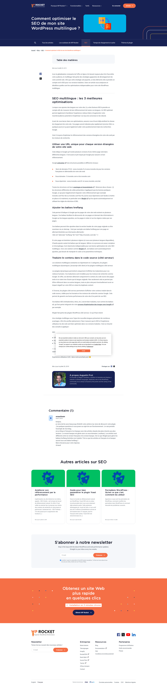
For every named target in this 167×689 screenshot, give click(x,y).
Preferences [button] (90, 346)
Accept (83, 350)
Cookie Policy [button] (97, 344)
